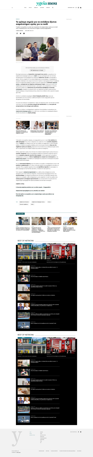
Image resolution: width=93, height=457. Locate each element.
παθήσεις (22, 143)
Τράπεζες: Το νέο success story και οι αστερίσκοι (27, 262)
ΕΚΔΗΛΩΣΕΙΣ (42, 436)
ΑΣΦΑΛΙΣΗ (36, 7)
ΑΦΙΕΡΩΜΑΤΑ (42, 439)
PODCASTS (48, 7)
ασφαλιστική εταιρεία (21, 158)
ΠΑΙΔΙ (41, 441)
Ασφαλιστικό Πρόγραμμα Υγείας (38, 201)
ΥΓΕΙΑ (25, 7)
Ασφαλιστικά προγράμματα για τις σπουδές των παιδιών (30, 190)
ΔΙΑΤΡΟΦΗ (42, 7)
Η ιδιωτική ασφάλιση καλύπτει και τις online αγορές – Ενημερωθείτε (33, 187)
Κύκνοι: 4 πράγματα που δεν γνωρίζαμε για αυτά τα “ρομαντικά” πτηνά (43, 323)
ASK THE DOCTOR (43, 435)
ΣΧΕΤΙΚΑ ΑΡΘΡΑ (20, 213)
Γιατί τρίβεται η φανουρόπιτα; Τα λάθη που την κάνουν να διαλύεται (43, 295)
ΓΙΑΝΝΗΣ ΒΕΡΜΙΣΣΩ (19, 30)
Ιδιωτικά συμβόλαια (24, 204)
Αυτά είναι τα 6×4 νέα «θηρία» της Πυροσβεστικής (56, 262)
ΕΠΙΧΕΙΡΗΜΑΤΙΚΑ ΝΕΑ (43, 438)
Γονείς (49, 201)
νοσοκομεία (19, 89)
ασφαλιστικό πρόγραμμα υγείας (23, 111)
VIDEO (41, 433)
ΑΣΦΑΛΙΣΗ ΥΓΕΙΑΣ (32, 435)
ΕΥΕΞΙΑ (30, 7)
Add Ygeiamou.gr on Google (37, 70)
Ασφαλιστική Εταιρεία (24, 201)
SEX (40, 442)
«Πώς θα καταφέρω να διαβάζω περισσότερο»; (39, 276)
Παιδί (32, 204)
